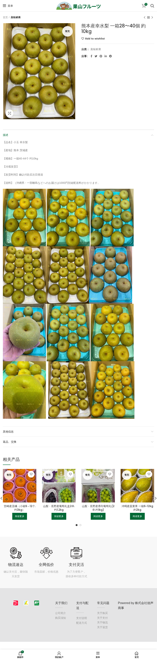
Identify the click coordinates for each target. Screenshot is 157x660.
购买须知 (60, 617)
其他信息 (8, 431)
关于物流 (102, 622)
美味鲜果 (16, 17)
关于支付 (102, 617)
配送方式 (81, 622)
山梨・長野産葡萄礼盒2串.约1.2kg (59, 508)
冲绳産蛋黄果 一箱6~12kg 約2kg (137, 508)
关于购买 (102, 613)
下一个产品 (152, 17)
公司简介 (60, 613)
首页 (5, 17)
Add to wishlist (95, 38)
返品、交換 (9, 441)
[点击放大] (9, 113)
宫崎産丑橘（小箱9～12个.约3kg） (20, 508)
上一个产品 (144, 17)
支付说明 (81, 618)
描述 (5, 134)
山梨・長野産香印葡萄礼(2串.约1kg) (98, 508)
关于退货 (102, 627)
